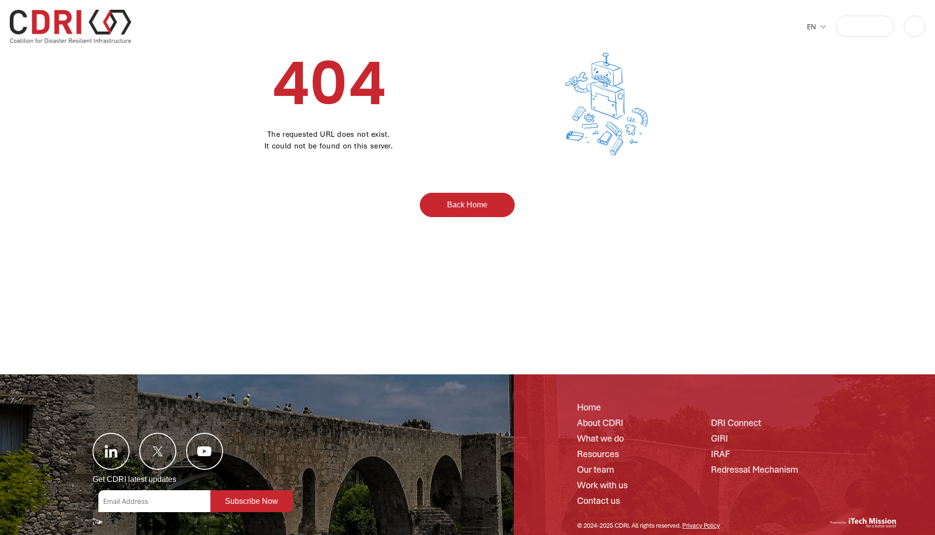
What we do (600, 439)
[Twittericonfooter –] (157, 451)
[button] (865, 26)
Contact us (598, 501)
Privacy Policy (701, 525)
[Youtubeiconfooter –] (204, 451)
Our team (595, 470)
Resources (598, 454)
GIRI (719, 439)
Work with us (602, 485)
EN (811, 26)
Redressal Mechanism (754, 470)
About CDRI (600, 423)
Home (589, 408)
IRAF (720, 454)
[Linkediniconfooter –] (111, 451)
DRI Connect (736, 423)
